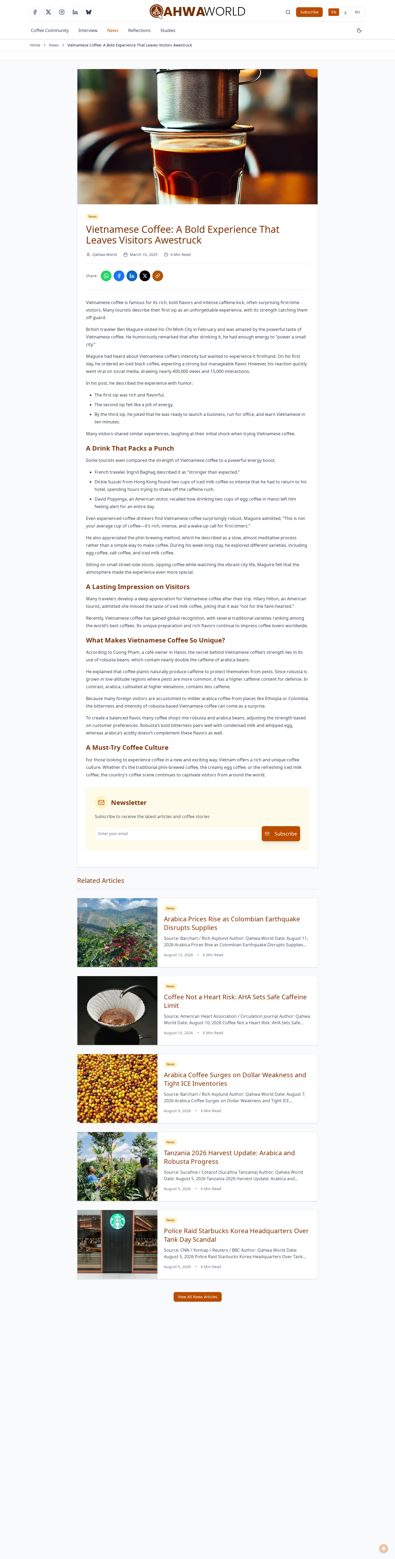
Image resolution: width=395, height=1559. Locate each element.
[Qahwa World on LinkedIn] (75, 12)
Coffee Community (50, 30)
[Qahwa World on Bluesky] (89, 12)
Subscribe (309, 12)
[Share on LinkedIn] (132, 275)
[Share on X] (144, 275)
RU (357, 12)
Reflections (139, 30)
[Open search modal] (288, 12)
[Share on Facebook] (119, 275)
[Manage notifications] (383, 1548)
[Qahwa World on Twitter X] (48, 12)
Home (35, 45)
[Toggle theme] (359, 30)
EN (333, 12)
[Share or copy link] (157, 275)
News (113, 30)
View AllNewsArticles (197, 1296)
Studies (167, 30)
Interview (88, 30)
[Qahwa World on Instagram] (62, 12)
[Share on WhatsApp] (106, 275)
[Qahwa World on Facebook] (35, 12)
